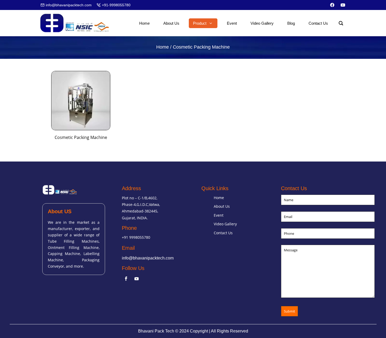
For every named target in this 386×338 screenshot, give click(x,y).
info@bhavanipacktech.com (148, 258)
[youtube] (343, 5)
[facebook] (332, 5)
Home (162, 47)
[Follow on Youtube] (136, 278)
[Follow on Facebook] (126, 278)
